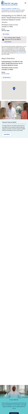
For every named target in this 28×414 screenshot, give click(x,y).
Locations (8, 8)
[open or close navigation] (25, 3)
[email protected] (20, 53)
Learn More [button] (7, 134)
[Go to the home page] (10, 3)
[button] (14, 88)
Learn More (7, 42)
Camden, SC (15, 8)
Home (3, 8)
